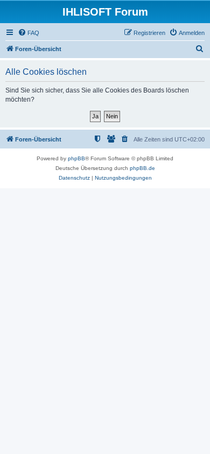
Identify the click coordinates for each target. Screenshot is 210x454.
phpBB (76, 158)
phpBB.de (142, 168)
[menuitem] (28, 32)
